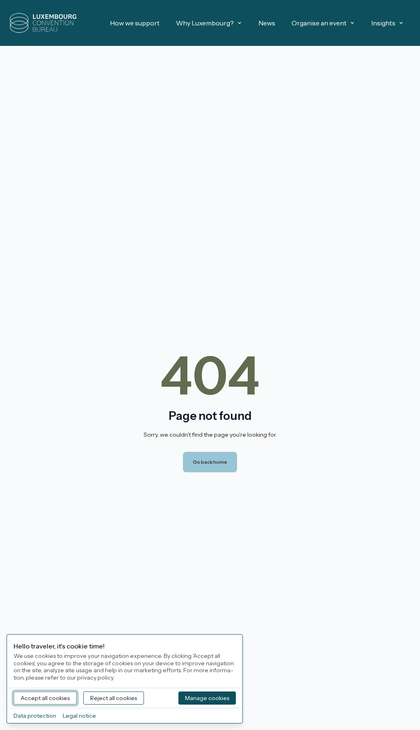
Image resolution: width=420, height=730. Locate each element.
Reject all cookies (113, 698)
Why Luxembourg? (205, 23)
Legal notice (79, 715)
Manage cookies (207, 698)
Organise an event (319, 23)
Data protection (35, 715)
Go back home (210, 462)
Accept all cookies (45, 698)
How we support (135, 23)
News (266, 23)
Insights (383, 23)
